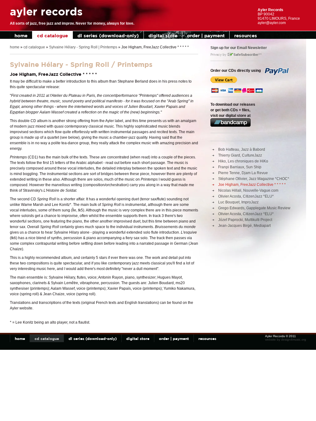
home (21, 35)
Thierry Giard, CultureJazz (240, 155)
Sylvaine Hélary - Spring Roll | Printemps (83, 47)
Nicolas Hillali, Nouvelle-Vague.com (248, 190)
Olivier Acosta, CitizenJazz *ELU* (246, 196)
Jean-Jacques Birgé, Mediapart (244, 225)
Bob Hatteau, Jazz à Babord (241, 149)
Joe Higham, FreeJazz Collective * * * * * (252, 184)
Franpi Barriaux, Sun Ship (239, 167)
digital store (162, 35)
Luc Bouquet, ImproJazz (238, 202)
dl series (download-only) (108, 35)
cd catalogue (52, 35)
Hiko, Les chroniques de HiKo (243, 161)
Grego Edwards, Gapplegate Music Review (254, 208)
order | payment (206, 35)
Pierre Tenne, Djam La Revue (243, 173)
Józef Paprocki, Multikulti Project (245, 220)
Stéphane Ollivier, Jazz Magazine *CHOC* (253, 179)
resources (245, 35)
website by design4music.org (285, 339)
